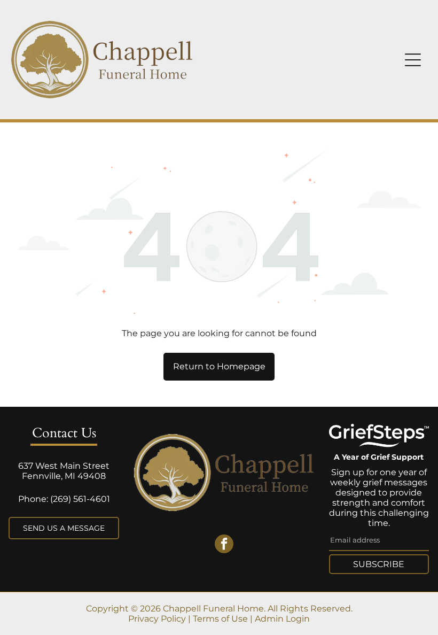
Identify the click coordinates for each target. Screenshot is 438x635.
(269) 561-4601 (80, 499)
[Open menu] (413, 60)
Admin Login (282, 619)
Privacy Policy (157, 619)
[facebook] (224, 545)
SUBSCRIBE (378, 564)
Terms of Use (220, 619)
